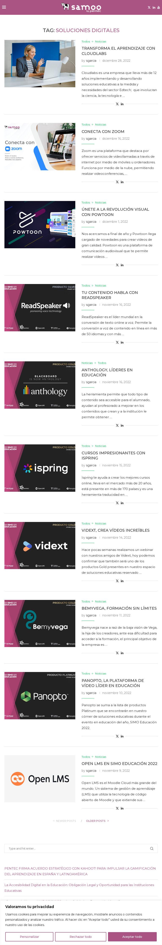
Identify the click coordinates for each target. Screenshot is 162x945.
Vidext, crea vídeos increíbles (116, 530)
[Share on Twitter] (117, 104)
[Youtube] (158, 7)
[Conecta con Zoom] (39, 146)
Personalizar (29, 937)
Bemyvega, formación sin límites (119, 608)
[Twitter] (149, 7)
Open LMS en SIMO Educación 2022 (119, 763)
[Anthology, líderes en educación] (39, 385)
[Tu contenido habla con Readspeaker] (39, 307)
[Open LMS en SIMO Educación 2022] (39, 779)
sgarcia (91, 61)
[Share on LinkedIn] (122, 104)
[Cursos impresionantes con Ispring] (39, 468)
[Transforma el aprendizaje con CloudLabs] (39, 63)
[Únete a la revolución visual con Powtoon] (39, 224)
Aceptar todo (132, 937)
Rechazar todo (81, 937)
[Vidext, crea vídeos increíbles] (39, 545)
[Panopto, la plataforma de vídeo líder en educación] (39, 695)
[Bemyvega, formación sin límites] (39, 623)
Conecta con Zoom (103, 131)
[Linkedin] (154, 7)
